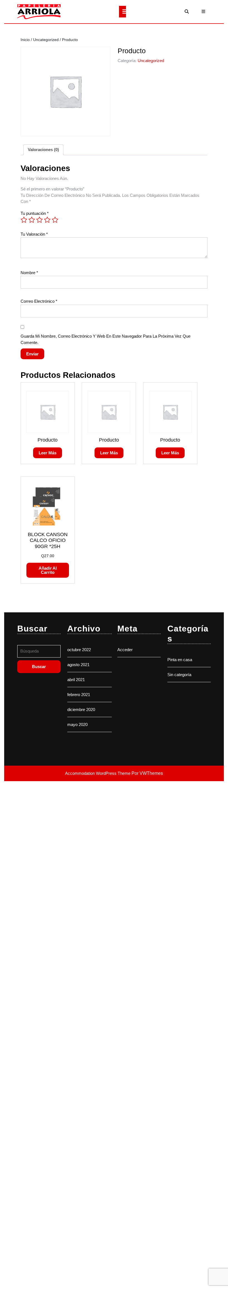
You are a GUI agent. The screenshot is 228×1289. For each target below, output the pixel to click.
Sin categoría (179, 674)
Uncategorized (46, 40)
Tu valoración (34, 234)
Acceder (125, 649)
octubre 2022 (79, 649)
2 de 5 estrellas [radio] (31, 219)
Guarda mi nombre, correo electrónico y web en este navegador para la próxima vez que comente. (105, 339)
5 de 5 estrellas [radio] (55, 219)
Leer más (47, 452)
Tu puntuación (35, 213)
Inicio (25, 40)
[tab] (122, 11)
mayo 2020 (77, 724)
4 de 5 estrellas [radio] (47, 219)
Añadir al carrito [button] (48, 570)
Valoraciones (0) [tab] (43, 149)
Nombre (29, 272)
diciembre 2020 (81, 709)
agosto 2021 (78, 664)
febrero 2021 (78, 694)
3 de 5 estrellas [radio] (39, 219)
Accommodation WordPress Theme (98, 773)
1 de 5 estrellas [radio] (24, 219)
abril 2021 (76, 679)
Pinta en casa (179, 659)
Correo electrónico (39, 301)
